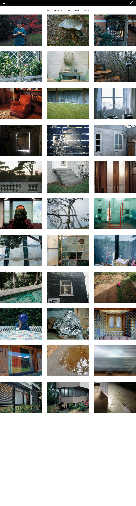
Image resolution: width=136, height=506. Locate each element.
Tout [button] (48, 10)
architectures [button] (58, 10)
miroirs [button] (68, 10)
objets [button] (77, 10)
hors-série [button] (86, 10)
